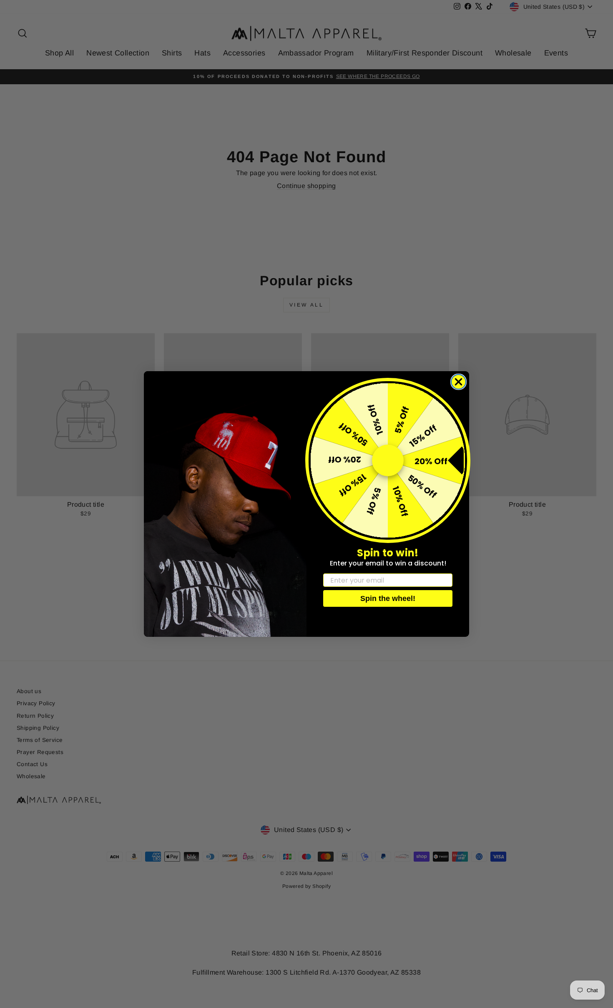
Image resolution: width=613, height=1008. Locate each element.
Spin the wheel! (387, 598)
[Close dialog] (458, 382)
